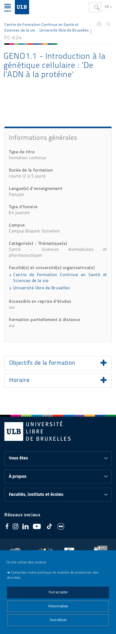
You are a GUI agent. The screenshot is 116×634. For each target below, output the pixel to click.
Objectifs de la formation (42, 363)
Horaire (19, 380)
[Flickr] (60, 527)
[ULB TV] (37, 527)
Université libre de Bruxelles (64, 31)
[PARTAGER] (108, 24)
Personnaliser (58, 606)
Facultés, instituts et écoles (36, 494)
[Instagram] (15, 527)
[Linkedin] (25, 527)
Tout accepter (58, 592)
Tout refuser (58, 620)
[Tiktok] (49, 527)
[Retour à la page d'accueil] (22, 7)
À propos (17, 476)
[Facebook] (7, 527)
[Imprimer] (99, 24)
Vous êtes (18, 458)
